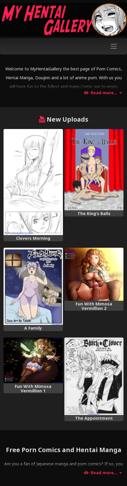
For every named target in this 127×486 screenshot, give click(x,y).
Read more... (104, 92)
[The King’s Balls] (94, 169)
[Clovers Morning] (33, 182)
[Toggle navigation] (114, 46)
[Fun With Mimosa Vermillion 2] (94, 274)
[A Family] (33, 286)
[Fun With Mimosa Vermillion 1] (33, 360)
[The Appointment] (94, 376)
